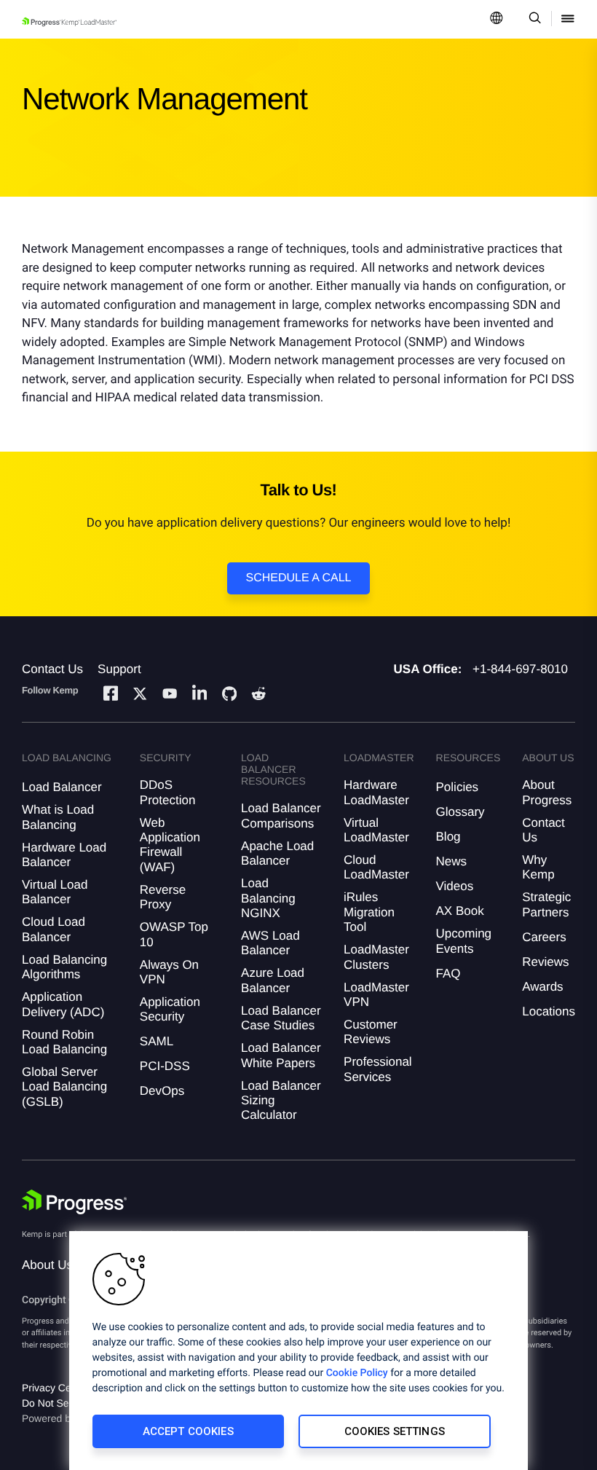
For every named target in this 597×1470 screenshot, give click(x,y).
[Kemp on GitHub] (229, 695)
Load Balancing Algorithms (64, 967)
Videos (455, 886)
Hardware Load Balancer (64, 855)
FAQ (448, 973)
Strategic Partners (546, 904)
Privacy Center (55, 1388)
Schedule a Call (299, 578)
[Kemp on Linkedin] (199, 695)
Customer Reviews (371, 1032)
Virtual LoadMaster (376, 830)
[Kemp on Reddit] (258, 695)
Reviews (545, 962)
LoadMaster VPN (376, 994)
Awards (542, 987)
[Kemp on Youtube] (169, 695)
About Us (47, 1265)
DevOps (162, 1091)
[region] (298, 1350)
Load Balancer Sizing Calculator (281, 1101)
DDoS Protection (168, 792)
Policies (457, 787)
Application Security (170, 1009)
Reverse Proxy (163, 897)
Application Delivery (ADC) (63, 1004)
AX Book (460, 911)
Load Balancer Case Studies (281, 1018)
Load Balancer (62, 787)
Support (119, 669)
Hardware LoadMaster (376, 792)
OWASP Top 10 (174, 934)
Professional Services (378, 1069)
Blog (448, 837)
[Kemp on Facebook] (110, 695)
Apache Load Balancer (277, 853)
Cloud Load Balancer (53, 929)
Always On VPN (169, 972)
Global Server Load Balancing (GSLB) (64, 1087)
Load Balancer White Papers (281, 1055)
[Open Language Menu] (496, 19)
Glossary (460, 812)
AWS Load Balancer (270, 943)
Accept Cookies (188, 1431)
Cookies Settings (394, 1431)
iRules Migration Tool (369, 912)
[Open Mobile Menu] (568, 19)
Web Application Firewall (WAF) (170, 845)
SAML (156, 1041)
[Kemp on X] (140, 695)
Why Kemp (538, 867)
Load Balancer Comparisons (281, 815)
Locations (548, 1011)
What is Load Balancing (58, 817)
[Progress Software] (74, 1202)
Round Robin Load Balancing (64, 1042)
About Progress (547, 792)
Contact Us (52, 669)
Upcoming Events (464, 941)
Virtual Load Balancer (54, 892)
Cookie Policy (357, 1373)
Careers (544, 937)
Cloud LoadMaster (376, 867)
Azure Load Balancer (272, 980)
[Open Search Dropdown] (532, 19)
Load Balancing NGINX (268, 898)
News (451, 861)
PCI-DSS (165, 1066)
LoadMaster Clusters (376, 957)
